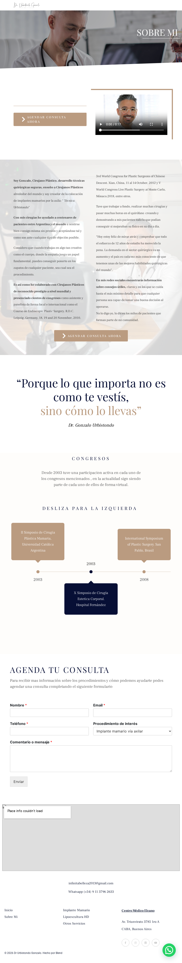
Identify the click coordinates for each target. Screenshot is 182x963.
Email (99, 705)
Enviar (19, 781)
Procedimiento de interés (115, 723)
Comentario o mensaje (31, 742)
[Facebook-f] (125, 943)
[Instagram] (135, 943)
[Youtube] (156, 943)
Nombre (18, 705)
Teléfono (19, 723)
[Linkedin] (145, 943)
